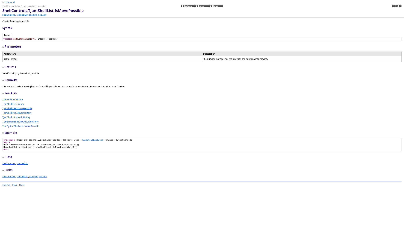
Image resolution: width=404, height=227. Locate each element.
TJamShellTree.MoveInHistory (16, 112)
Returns (10, 67)
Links (8, 170)
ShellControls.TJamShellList (15, 14)
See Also (42, 14)
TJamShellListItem (92, 140)
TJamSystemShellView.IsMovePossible (20, 126)
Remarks (11, 80)
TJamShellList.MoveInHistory (16, 117)
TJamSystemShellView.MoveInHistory (20, 121)
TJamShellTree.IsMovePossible (17, 108)
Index (14, 185)
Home (22, 185)
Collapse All (10, 2)
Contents (6, 185)
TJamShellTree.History (13, 104)
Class (8, 157)
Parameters (13, 46)
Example (33, 14)
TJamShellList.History (12, 99)
